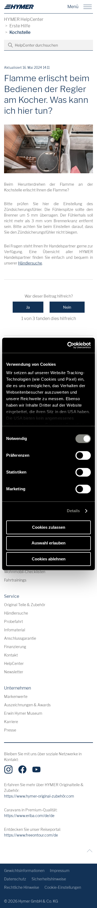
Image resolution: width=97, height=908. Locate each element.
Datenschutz (15, 879)
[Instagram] (8, 769)
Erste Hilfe (19, 25)
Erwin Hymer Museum (23, 713)
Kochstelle (19, 32)
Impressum (60, 870)
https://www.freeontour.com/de (31, 835)
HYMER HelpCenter (23, 19)
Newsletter (13, 671)
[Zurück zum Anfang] (88, 850)
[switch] (83, 455)
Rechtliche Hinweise (21, 887)
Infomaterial (14, 630)
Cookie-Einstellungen (62, 887)
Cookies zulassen (48, 527)
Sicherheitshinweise (49, 879)
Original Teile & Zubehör (24, 604)
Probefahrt (13, 621)
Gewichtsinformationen (24, 870)
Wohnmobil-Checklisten (24, 571)
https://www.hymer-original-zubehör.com (39, 796)
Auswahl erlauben (48, 543)
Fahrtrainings (15, 580)
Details (73, 510)
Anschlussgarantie (20, 638)
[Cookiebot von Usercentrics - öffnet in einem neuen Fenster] (68, 345)
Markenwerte (15, 696)
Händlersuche (30, 263)
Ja (28, 307)
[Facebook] (22, 769)
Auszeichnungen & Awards (27, 705)
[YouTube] (36, 769)
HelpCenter (14, 663)
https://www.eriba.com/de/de (29, 815)
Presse (10, 730)
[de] (19, 7)
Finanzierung (15, 646)
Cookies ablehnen (48, 559)
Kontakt (11, 655)
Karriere (11, 721)
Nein (67, 307)
